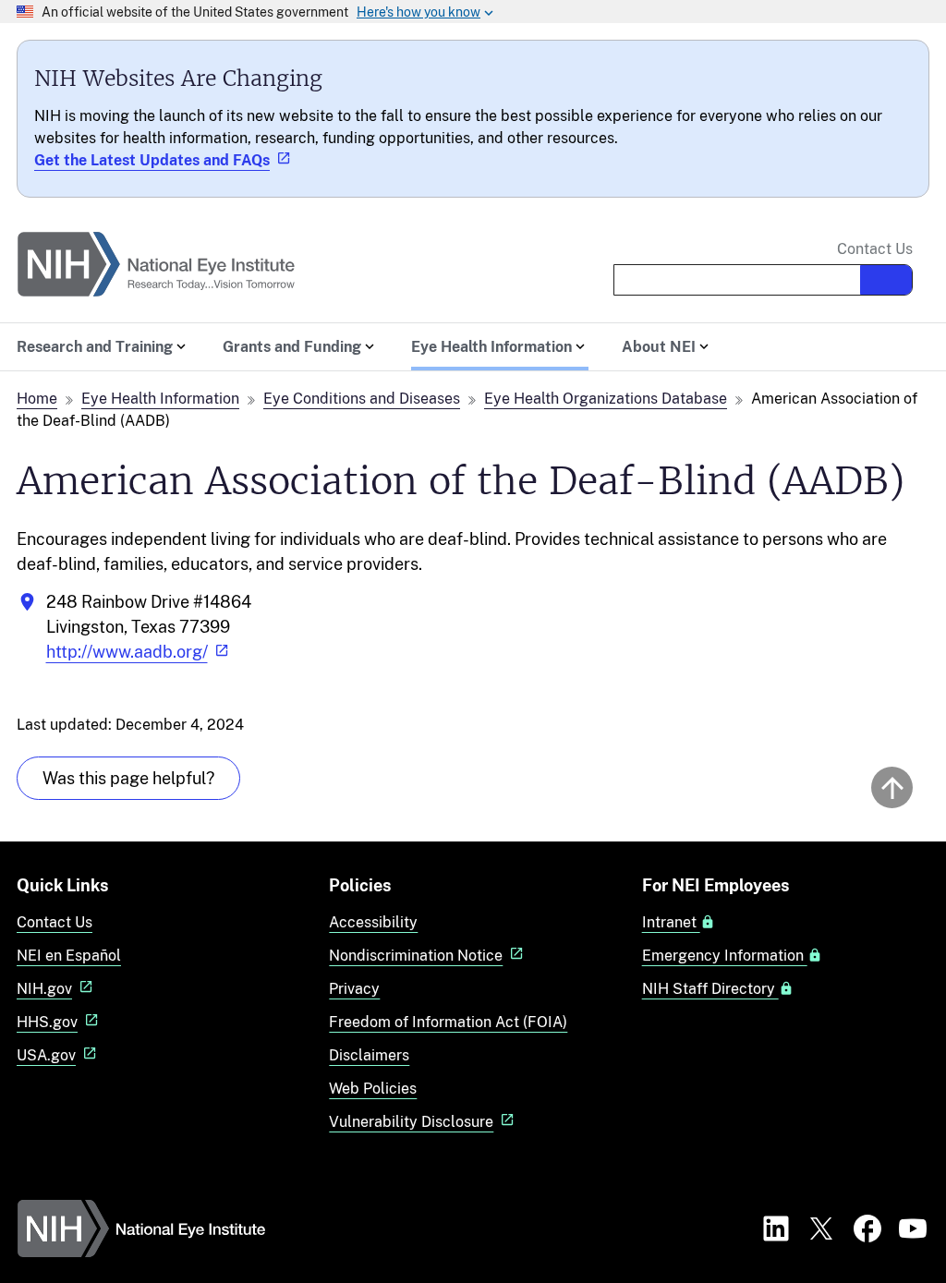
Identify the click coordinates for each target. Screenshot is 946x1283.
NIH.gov (44, 989)
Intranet (671, 922)
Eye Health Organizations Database (605, 398)
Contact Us (875, 249)
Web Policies (373, 1088)
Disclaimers (369, 1055)
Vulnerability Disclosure (411, 1122)
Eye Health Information (160, 398)
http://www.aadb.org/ (127, 651)
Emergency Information (724, 956)
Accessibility (373, 922)
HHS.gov (47, 1022)
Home (37, 398)
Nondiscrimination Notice (416, 955)
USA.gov (46, 1055)
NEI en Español (69, 955)
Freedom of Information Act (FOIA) (448, 1022)
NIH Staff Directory (710, 989)
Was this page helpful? (128, 778)
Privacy (354, 989)
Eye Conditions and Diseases (361, 398)
